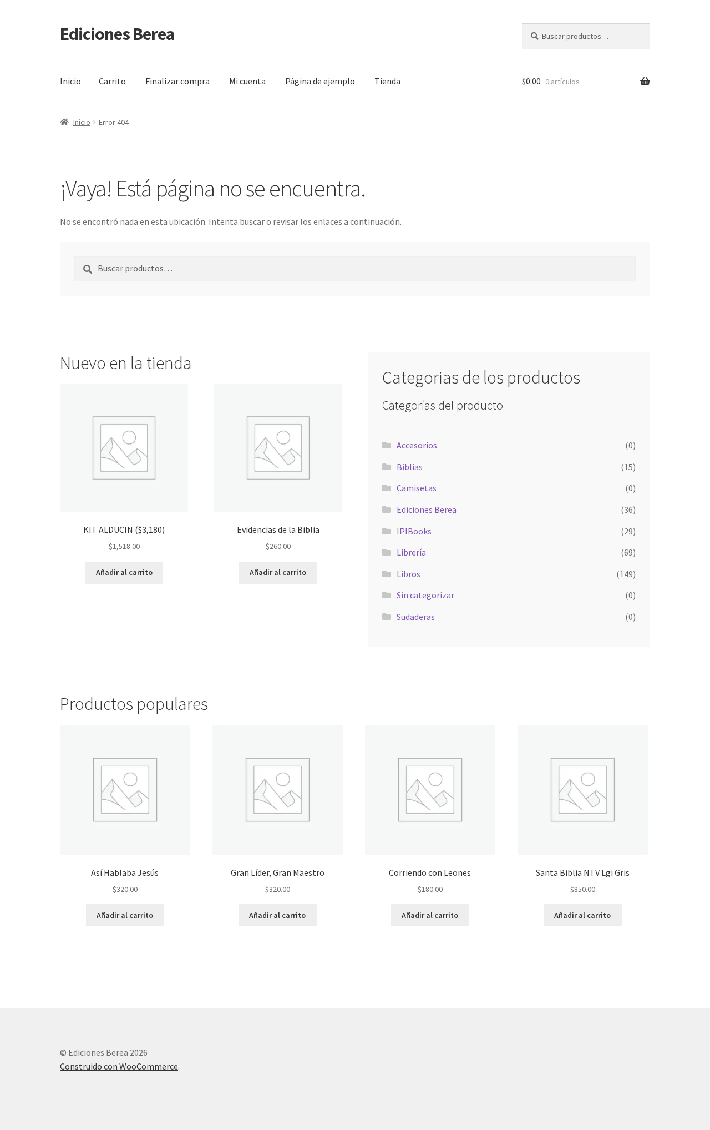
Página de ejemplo (320, 81)
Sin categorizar (425, 595)
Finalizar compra (177, 81)
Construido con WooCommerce (119, 1066)
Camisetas (417, 487)
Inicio (70, 81)
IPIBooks (414, 531)
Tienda (387, 81)
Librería (411, 552)
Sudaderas (416, 616)
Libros (408, 573)
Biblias (410, 466)
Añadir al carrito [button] (124, 572)
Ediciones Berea (117, 34)
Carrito (112, 81)
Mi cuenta (247, 81)
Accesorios (417, 445)
